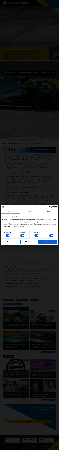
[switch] (22, 235)
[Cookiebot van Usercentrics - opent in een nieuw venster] (50, 207)
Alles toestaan (48, 241)
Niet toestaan (10, 241)
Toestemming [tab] (10, 211)
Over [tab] (48, 211)
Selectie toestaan (29, 241)
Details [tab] (29, 211)
